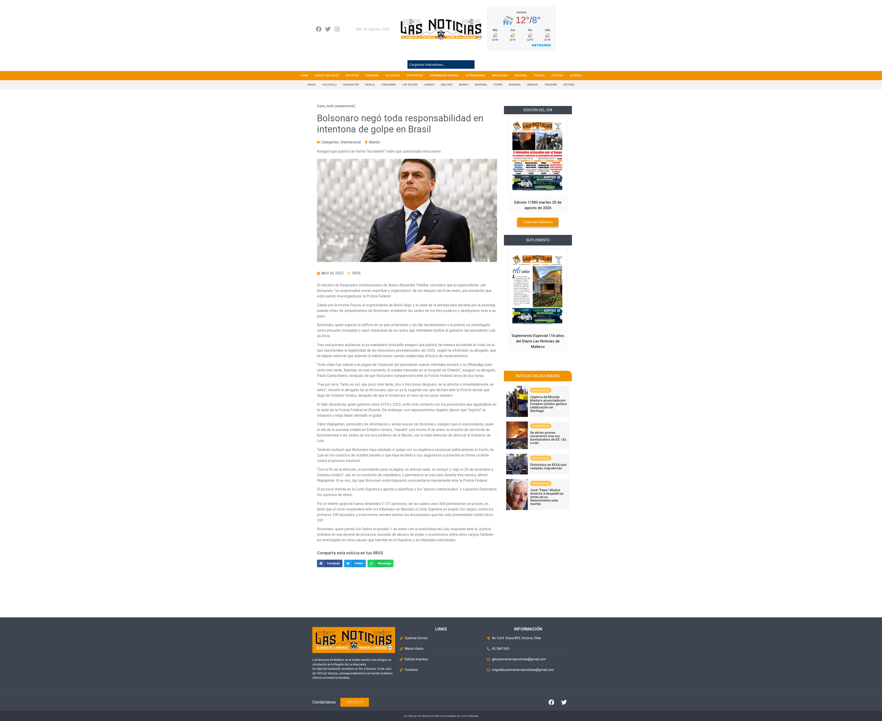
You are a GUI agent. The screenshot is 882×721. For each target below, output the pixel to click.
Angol (312, 84)
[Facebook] (319, 29)
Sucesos (576, 75)
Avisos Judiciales (327, 75)
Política (557, 75)
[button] (329, 563)
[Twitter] (328, 29)
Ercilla (370, 84)
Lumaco (429, 84)
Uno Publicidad (469, 716)
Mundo (464, 84)
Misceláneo (500, 75)
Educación (393, 75)
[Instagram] (337, 29)
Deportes (352, 75)
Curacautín (351, 84)
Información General (444, 75)
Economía (372, 75)
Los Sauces (410, 84)
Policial (539, 75)
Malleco (446, 84)
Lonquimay (388, 84)
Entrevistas (415, 75)
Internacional (475, 75)
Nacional (521, 75)
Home (304, 75)
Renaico (532, 84)
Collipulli (329, 84)
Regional (515, 84)
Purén (498, 84)
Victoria (568, 84)
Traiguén (550, 84)
